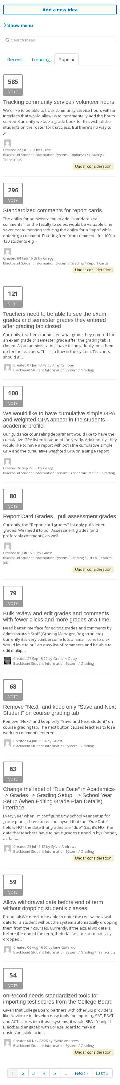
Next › (81, 1073)
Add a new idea (60, 9)
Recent (14, 59)
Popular (66, 59)
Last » (102, 1073)
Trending (40, 59)
